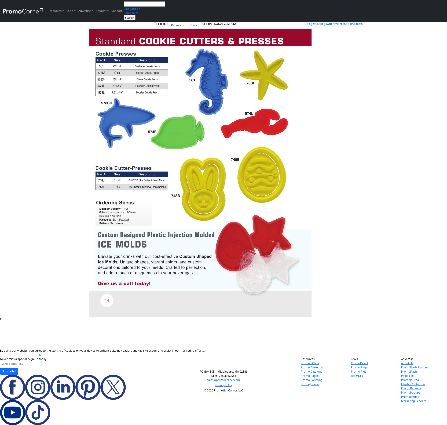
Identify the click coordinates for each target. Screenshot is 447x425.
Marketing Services (413, 401)
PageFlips (407, 376)
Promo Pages (310, 376)
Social (348, 24)
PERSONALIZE (218, 24)
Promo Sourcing (312, 380)
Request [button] (176, 25)
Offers (331, 24)
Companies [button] (131, 13)
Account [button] (101, 11)
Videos (339, 24)
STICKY (231, 24)
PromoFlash (409, 371)
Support (116, 11)
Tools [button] (70, 11)
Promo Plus (358, 371)
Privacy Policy (223, 385)
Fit (159, 24)
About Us (407, 363)
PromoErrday (410, 397)
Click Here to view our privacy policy (19, 355)
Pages (311, 24)
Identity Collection (413, 384)
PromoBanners (411, 388)
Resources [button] (55, 11)
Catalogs (321, 24)
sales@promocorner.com (223, 380)
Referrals (357, 376)
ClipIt (205, 24)
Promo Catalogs (311, 371)
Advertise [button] (84, 11)
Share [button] (193, 25)
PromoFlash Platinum (415, 367)
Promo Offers (310, 363)
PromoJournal (310, 384)
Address (357, 24)
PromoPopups (410, 392)
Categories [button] (131, 9)
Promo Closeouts (312, 367)
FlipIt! (164, 24)
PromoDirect (359, 363)
